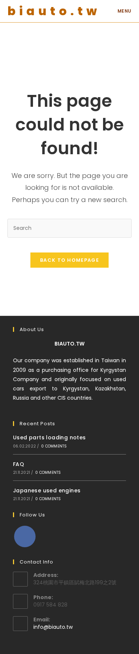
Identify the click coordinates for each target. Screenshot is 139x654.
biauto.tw (53, 11)
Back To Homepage (69, 260)
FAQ (18, 464)
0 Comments (54, 446)
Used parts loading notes (49, 437)
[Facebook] (25, 536)
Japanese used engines (46, 490)
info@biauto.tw (53, 627)
